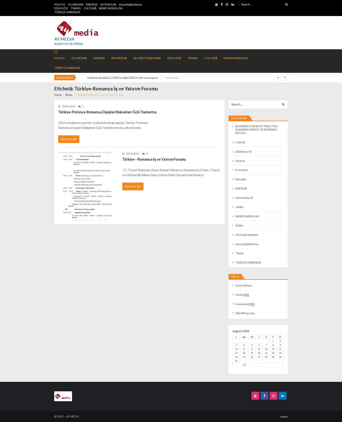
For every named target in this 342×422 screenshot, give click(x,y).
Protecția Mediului (247, 234)
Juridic (239, 207)
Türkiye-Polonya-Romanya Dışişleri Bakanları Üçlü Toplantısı (107, 112)
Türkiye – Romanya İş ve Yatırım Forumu (154, 159)
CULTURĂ (90, 8)
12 (252, 349)
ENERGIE (92, 4)
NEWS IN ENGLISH (111, 8)
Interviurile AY (244, 197)
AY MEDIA (64, 39)
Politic (239, 225)
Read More (69, 139)
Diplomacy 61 (244, 151)
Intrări (242, 294)
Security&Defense (130, 4)
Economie (242, 170)
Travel (239, 253)
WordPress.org (245, 313)
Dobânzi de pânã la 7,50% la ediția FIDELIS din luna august (122, 77)
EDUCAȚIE (61, 8)
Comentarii (245, 304)
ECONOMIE (76, 4)
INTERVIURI (108, 4)
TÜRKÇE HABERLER (67, 12)
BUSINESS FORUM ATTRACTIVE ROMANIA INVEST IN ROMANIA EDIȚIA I (257, 129)
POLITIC (60, 4)
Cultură (240, 142)
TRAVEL (76, 8)
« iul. (244, 364)
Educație (241, 179)
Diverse (240, 160)
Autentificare (244, 285)
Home (284, 416)
